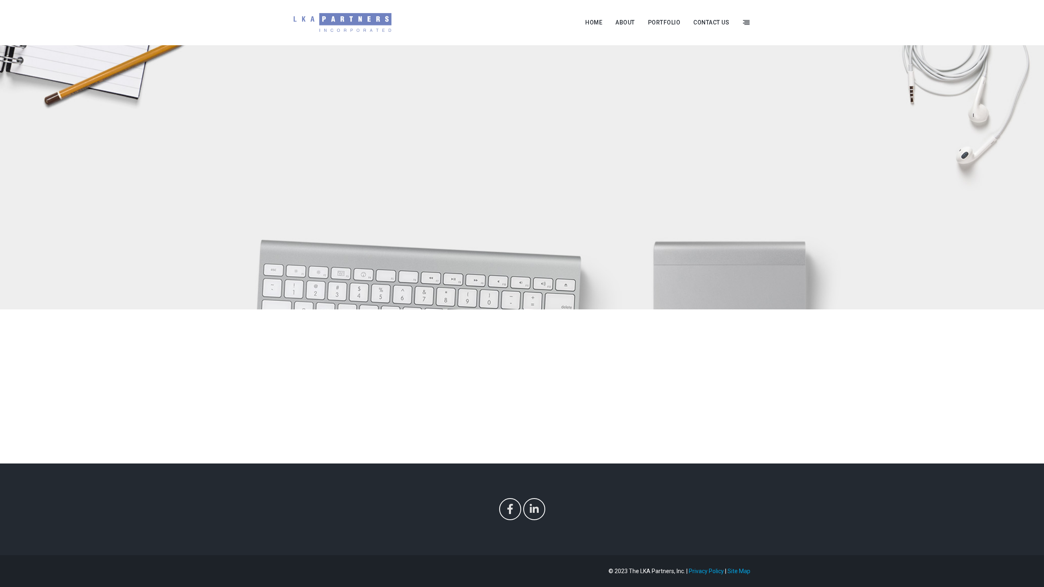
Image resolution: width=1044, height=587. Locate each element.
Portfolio (664, 22)
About (625, 22)
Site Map (739, 571)
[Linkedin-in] (534, 509)
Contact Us (711, 22)
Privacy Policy (706, 571)
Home (593, 22)
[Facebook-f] (510, 509)
